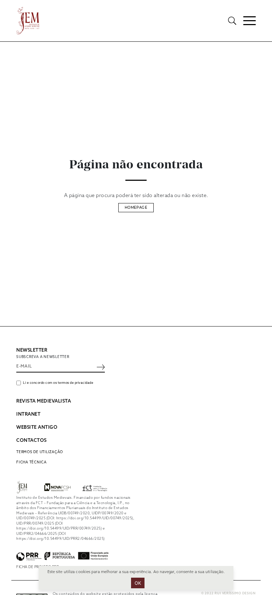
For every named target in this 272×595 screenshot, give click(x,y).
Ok (138, 583)
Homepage (136, 207)
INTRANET (28, 414)
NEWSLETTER (31, 350)
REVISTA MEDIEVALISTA (43, 401)
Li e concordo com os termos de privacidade (58, 383)
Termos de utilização (39, 452)
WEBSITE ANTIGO (36, 427)
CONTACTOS (31, 440)
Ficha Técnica (31, 462)
